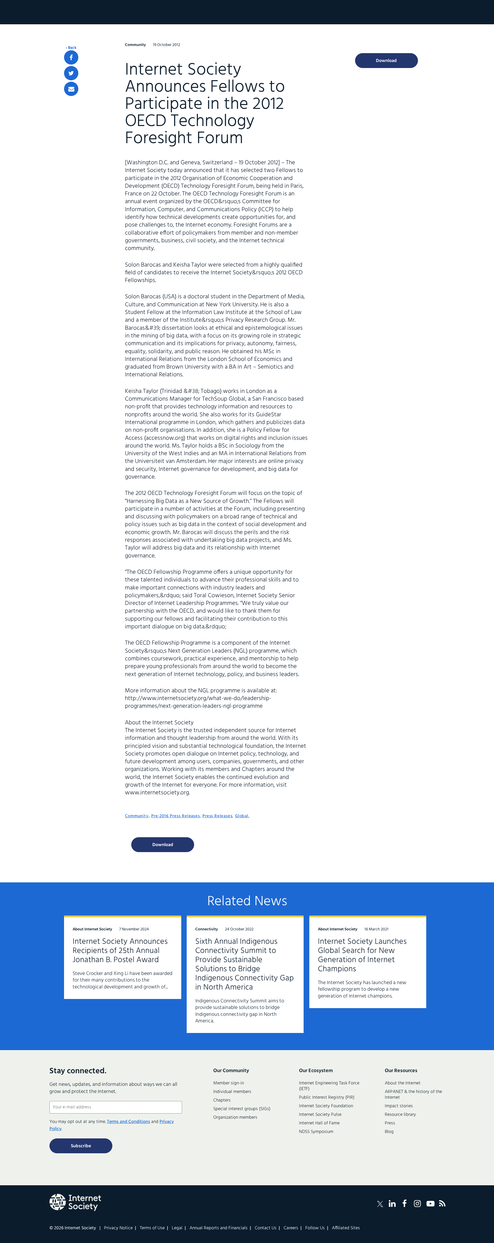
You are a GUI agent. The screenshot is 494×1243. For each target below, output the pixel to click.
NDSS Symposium (316, 1132)
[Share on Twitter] (71, 73)
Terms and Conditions (128, 1122)
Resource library (400, 1114)
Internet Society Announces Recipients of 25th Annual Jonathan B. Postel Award (120, 950)
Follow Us (315, 1228)
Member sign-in (228, 1083)
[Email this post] (71, 89)
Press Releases (217, 816)
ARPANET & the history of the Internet (413, 1094)
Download (162, 845)
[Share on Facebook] (71, 57)
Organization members (235, 1117)
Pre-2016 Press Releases (175, 816)
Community (136, 816)
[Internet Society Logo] (75, 1202)
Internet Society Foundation (326, 1106)
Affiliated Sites (346, 1228)
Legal (177, 1228)
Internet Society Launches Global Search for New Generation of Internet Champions (362, 955)
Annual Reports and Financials (219, 1228)
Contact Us (265, 1228)
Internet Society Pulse (320, 1114)
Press (390, 1123)
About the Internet (403, 1083)
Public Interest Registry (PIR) (326, 1097)
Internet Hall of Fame (319, 1123)
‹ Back (71, 48)
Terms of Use (152, 1228)
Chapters (222, 1100)
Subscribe (81, 1146)
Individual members (232, 1092)
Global (241, 816)
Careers (291, 1228)
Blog (389, 1132)
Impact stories (399, 1106)
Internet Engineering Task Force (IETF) (329, 1086)
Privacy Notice (118, 1228)
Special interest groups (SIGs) (241, 1109)
